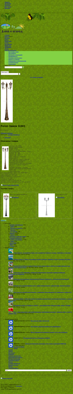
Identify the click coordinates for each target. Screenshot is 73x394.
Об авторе (8, 3)
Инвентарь (8, 45)
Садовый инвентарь (16, 238)
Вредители (8, 41)
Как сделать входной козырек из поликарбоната (46, 326)
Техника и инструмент (15, 58)
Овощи (7, 36)
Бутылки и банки (19, 346)
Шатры (10, 366)
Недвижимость (12, 56)
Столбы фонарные (14, 134)
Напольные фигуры (14, 356)
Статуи (10, 362)
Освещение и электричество (17, 61)
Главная (7, 2)
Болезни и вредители (16, 225)
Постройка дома (13, 52)
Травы (6, 39)
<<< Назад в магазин (36, 77)
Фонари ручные (13, 365)
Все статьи (8, 6)
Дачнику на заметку (16, 228)
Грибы (6, 42)
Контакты (7, 5)
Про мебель (12, 53)
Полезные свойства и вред (18, 236)
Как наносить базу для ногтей (40, 321)
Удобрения (8, 47)
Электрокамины (13, 368)
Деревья (7, 38)
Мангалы (11, 354)
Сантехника (12, 64)
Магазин (7, 8)
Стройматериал (13, 62)
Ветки (16, 348)
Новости (12, 233)
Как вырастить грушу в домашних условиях (36, 338)
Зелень (10, 351)
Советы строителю (10, 50)
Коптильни (11, 353)
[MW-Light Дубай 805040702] (14, 197)
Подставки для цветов (15, 357)
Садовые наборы (13, 360)
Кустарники (8, 44)
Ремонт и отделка (13, 59)
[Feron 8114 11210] (60, 197)
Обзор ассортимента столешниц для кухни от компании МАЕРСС (45, 343)
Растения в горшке (14, 359)
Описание (8, 137)
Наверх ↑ (3, 220)
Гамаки (10, 350)
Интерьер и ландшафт (15, 55)
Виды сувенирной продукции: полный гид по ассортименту (49, 332)
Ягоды (6, 49)
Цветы (11, 244)
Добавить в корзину (7, 133)
